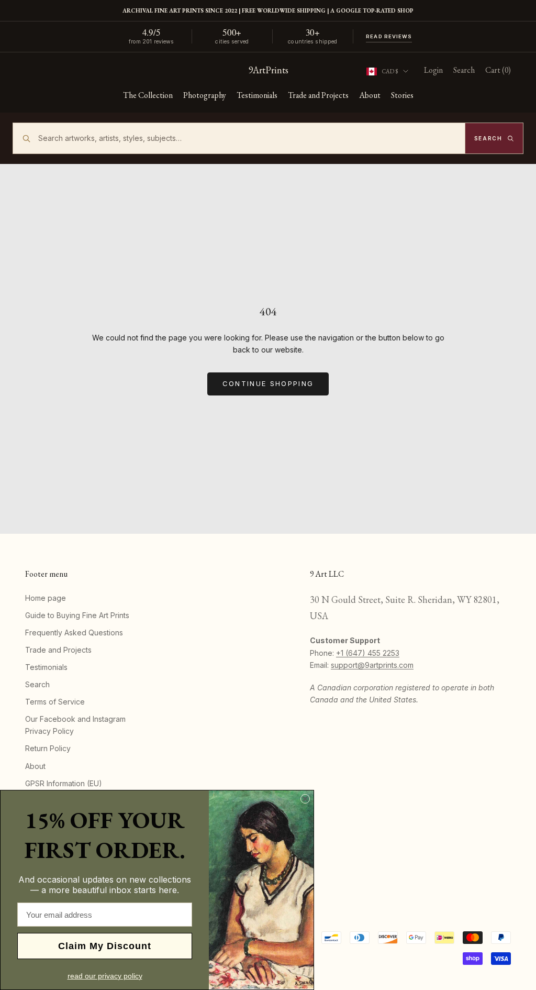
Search (37, 684)
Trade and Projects (318, 95)
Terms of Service (55, 701)
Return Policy (48, 748)
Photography (204, 95)
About (370, 95)
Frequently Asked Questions (74, 632)
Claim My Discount (104, 946)
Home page (45, 597)
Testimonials (257, 95)
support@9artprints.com (372, 665)
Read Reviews (389, 36)
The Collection (148, 95)
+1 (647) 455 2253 (367, 652)
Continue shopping (268, 383)
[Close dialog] (305, 799)
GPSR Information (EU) (63, 783)
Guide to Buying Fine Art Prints (77, 615)
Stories (402, 95)
